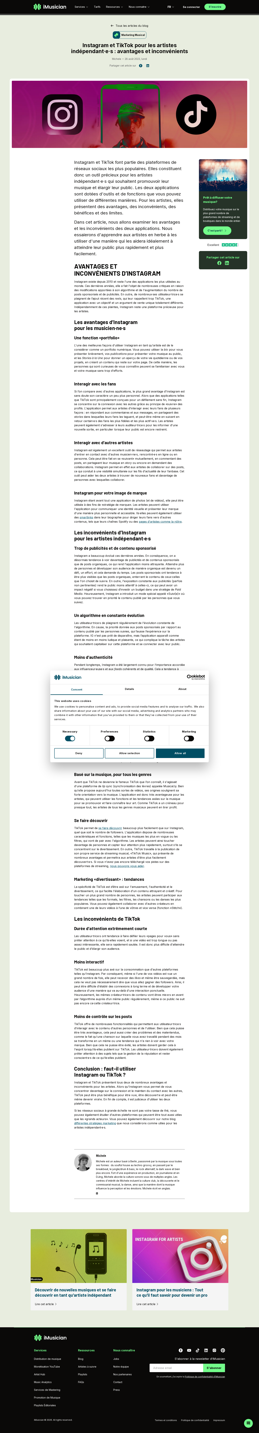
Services (80, 6)
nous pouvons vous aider (127, 866)
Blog (80, 1358)
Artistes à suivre (87, 1366)
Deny (78, 753)
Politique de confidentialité (195, 1420)
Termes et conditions (166, 1420)
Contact (117, 1382)
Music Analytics (43, 1382)
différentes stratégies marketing (95, 1123)
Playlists (82, 1374)
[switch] (110, 738)
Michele (116, 58)
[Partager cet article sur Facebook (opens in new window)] (140, 65)
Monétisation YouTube (47, 1366)
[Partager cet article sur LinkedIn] (227, 263)
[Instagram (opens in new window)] (214, 1350)
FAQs (81, 1382)
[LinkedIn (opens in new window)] (206, 1350)
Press (116, 1389)
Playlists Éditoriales (45, 1405)
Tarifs (97, 6)
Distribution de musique (47, 1358)
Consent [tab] (76, 689)
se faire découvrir (110, 828)
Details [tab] (129, 689)
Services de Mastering (47, 1389)
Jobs (116, 1358)
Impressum (219, 1420)
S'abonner (214, 1368)
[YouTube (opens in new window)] (189, 1350)
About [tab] (182, 689)
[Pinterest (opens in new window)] (223, 1350)
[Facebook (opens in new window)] (180, 1350)
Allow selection (129, 753)
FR (169, 7)
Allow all (180, 753)
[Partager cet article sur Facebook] (219, 263)
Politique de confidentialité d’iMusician (205, 1376)
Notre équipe (121, 1366)
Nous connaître (124, 1350)
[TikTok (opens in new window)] (197, 1350)
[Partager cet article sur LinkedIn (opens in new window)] (147, 65)
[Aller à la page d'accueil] (49, 7)
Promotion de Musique (47, 1397)
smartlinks (86, 517)
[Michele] (83, 1174)
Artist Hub (39, 1374)
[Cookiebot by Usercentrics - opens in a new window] (189, 677)
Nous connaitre (137, 6)
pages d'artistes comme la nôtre (160, 521)
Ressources (113, 6)
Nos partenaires (122, 1374)
